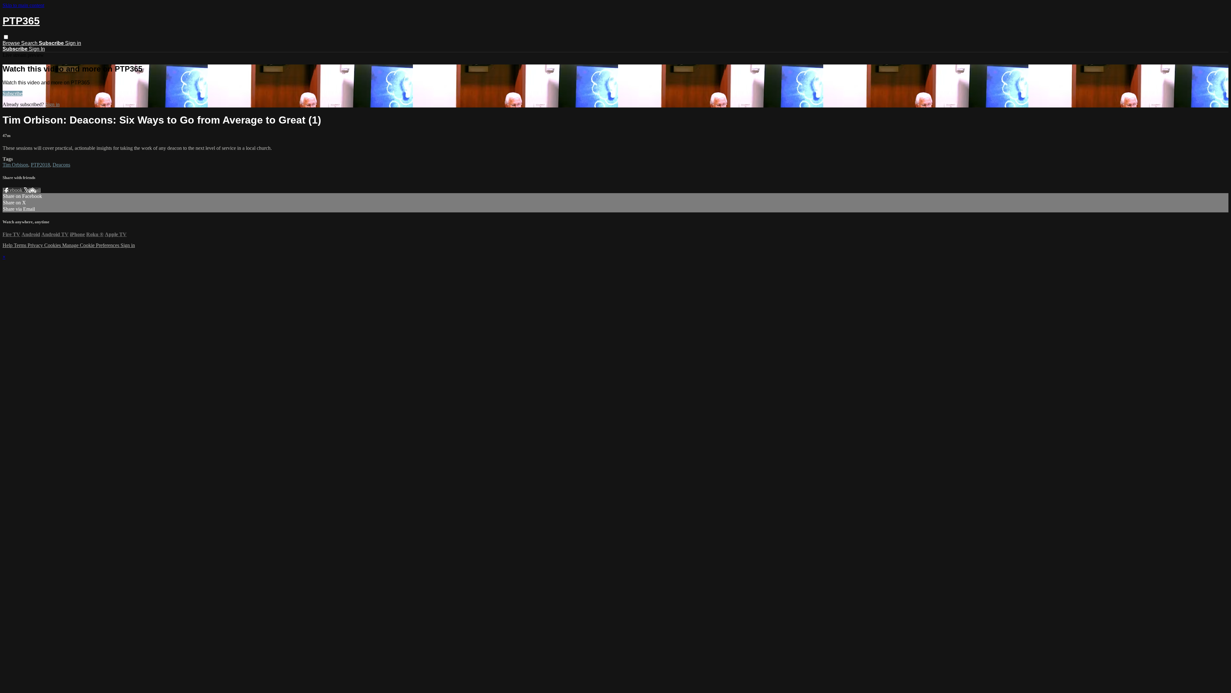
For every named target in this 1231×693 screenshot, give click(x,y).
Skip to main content (23, 5)
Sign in (73, 43)
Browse (12, 43)
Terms (21, 245)
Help (8, 245)
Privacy (36, 245)
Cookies (53, 245)
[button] (6, 37)
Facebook (13, 190)
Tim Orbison (15, 164)
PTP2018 (40, 164)
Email (35, 190)
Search (30, 43)
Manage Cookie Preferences (91, 245)
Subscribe (12, 93)
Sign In (37, 49)
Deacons (61, 164)
